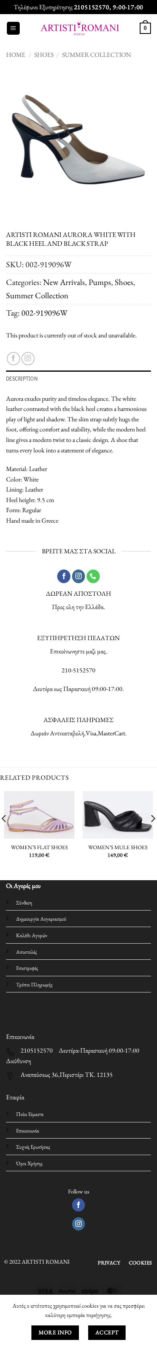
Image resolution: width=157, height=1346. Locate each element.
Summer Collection (96, 54)
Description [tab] (21, 378)
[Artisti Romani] (80, 28)
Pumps (100, 281)
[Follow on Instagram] (28, 358)
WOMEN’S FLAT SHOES (39, 847)
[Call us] (93, 576)
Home (15, 54)
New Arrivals (64, 281)
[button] (13, 28)
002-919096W (44, 312)
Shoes (44, 54)
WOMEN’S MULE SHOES (117, 847)
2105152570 (91, 7)
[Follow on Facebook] (13, 358)
